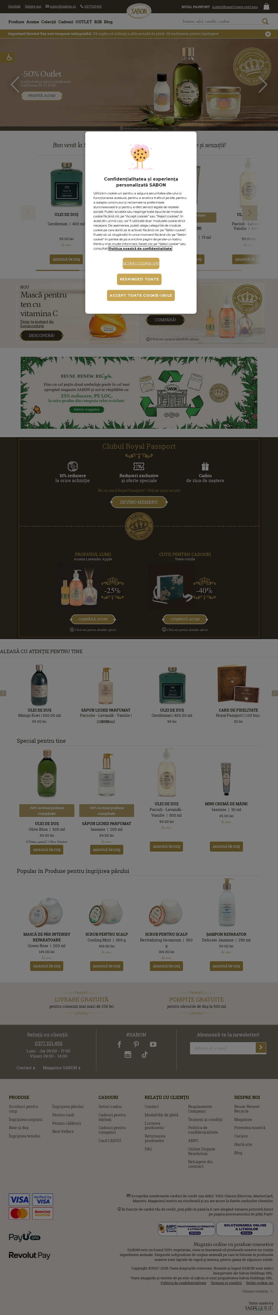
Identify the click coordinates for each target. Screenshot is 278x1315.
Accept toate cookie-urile (141, 295)
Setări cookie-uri (141, 263)
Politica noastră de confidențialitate (140, 248)
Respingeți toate (139, 279)
